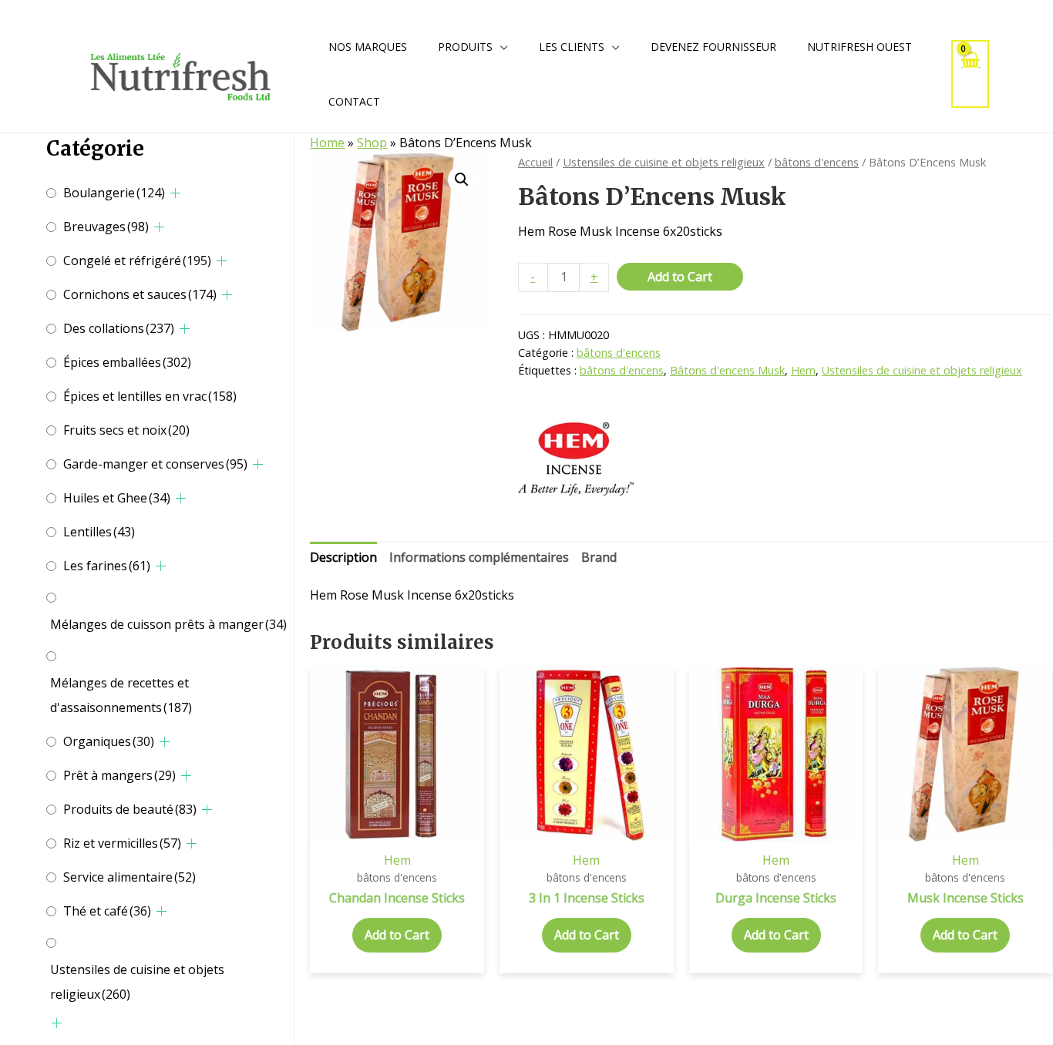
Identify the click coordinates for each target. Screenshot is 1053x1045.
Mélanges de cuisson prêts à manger (168, 624)
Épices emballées (127, 362)
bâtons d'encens (817, 162)
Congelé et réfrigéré (137, 260)
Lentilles (99, 531)
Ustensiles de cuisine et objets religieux (137, 982)
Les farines (106, 565)
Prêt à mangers (119, 775)
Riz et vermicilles (122, 843)
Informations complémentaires (479, 557)
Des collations (118, 328)
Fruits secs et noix (126, 430)
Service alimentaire (129, 877)
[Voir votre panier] (970, 73)
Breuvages (106, 226)
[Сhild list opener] (175, 193)
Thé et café (107, 910)
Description (343, 557)
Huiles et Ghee (116, 497)
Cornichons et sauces (140, 294)
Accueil (535, 162)
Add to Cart (680, 276)
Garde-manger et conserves (155, 463)
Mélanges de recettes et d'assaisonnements (121, 695)
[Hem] (576, 458)
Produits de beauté (130, 809)
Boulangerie (114, 192)
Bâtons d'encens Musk (727, 370)
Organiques (108, 741)
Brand (599, 557)
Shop (372, 142)
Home (327, 142)
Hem (803, 370)
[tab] (343, 558)
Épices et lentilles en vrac (150, 396)
